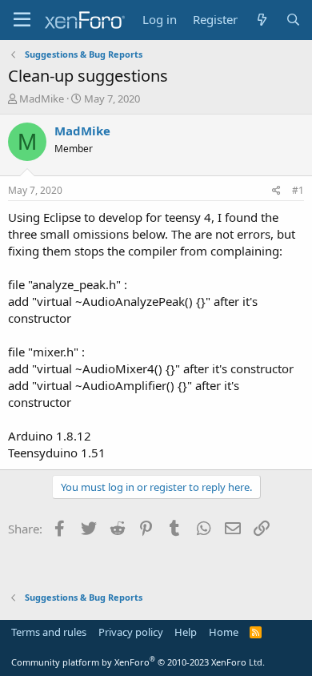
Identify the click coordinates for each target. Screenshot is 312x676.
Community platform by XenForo (138, 662)
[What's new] (261, 19)
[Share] (276, 191)
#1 (298, 190)
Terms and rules (48, 632)
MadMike (41, 98)
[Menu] (22, 20)
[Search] (293, 19)
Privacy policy (130, 632)
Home (223, 632)
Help (185, 632)
